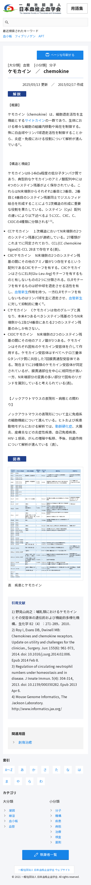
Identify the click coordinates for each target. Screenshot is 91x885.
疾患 (58, 821)
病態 (58, 826)
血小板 (7, 36)
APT (41, 36)
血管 (12, 826)
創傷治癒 (25, 742)
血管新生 (21, 291)
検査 (58, 837)
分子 (58, 810)
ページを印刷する (62, 55)
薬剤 (58, 842)
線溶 (12, 815)
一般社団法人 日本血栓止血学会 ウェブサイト (44, 869)
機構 (58, 815)
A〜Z (8, 769)
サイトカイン (35, 120)
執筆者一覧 (48, 854)
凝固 (12, 810)
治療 (58, 832)
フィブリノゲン (25, 36)
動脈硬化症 (63, 426)
